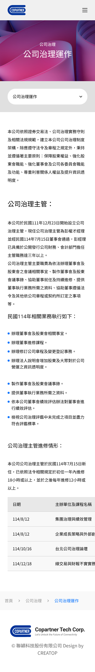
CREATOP (47, 653)
